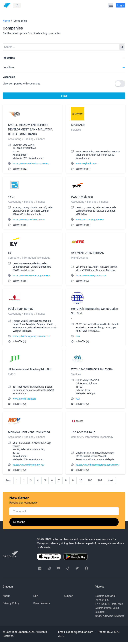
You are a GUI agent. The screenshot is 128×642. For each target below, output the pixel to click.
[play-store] (76, 556)
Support (68, 596)
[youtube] (59, 568)
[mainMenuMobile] (110, 5)
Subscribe (19, 522)
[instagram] (49, 568)
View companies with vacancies (21, 83)
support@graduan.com (79, 632)
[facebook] (87, 568)
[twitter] (77, 568)
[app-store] (49, 556)
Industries (9, 57)
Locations (8, 67)
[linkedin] (40, 568)
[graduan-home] (7, 5)
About (6, 596)
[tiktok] (68, 568)
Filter (64, 95)
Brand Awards (41, 603)
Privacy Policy (11, 603)
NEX (35, 596)
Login (120, 5)
